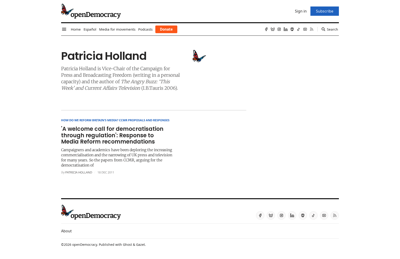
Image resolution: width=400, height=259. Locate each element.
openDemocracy (84, 244)
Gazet (140, 244)
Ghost (127, 244)
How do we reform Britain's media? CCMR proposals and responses (115, 120)
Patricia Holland (78, 172)
